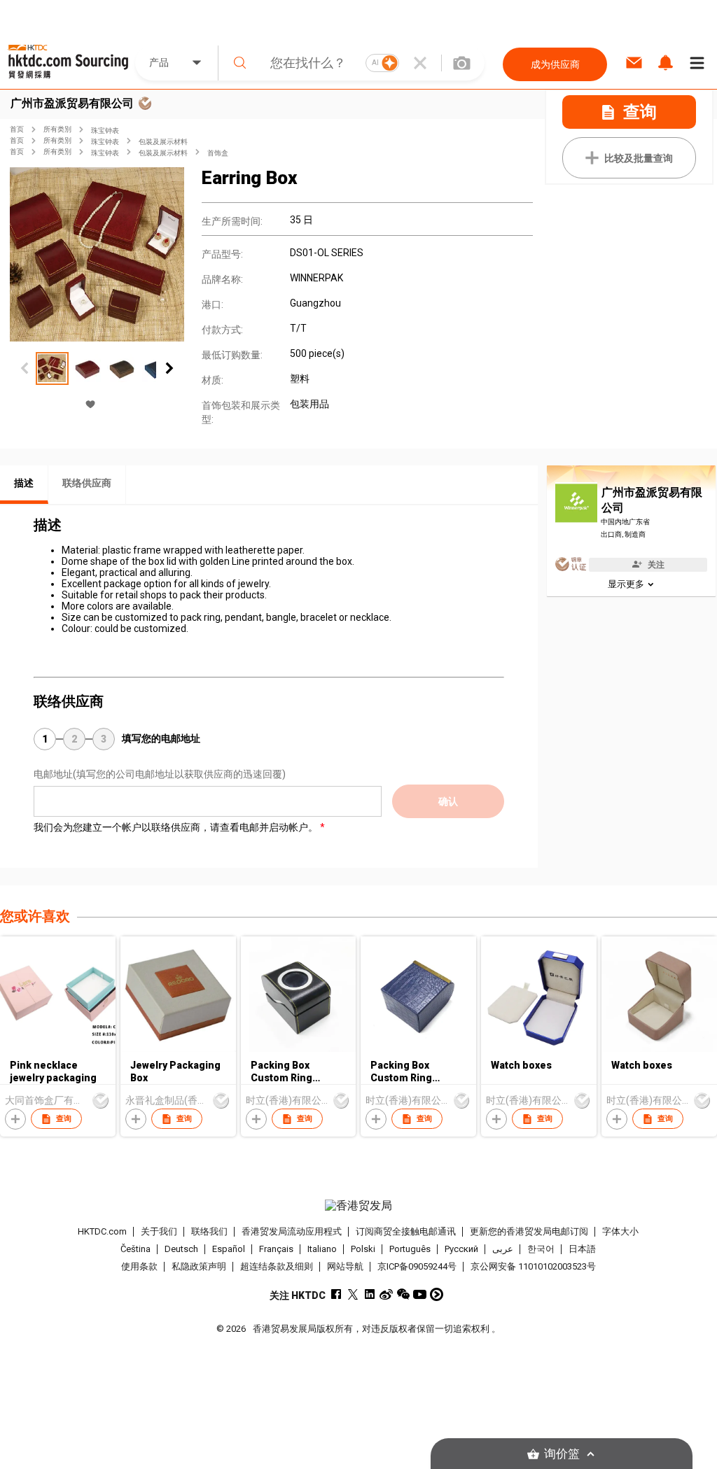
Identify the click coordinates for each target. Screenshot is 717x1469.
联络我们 (209, 1231)
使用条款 (139, 1266)
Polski (363, 1249)
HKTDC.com (102, 1231)
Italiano (322, 1249)
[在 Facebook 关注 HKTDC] (335, 1294)
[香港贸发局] (359, 1206)
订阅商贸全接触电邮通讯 (406, 1231)
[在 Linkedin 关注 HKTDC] (369, 1294)
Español (228, 1249)
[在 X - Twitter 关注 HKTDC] (352, 1294)
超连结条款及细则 (276, 1266)
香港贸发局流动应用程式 (292, 1231)
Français (276, 1249)
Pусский (461, 1249)
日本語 (582, 1249)
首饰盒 (217, 153)
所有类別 (57, 129)
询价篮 (562, 1454)
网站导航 (345, 1266)
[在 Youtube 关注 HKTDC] (419, 1294)
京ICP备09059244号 (417, 1266)
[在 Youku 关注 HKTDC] (436, 1294)
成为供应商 (555, 64)
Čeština (135, 1249)
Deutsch (181, 1249)
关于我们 (159, 1231)
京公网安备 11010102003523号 (533, 1266)
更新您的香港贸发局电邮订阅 (529, 1231)
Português (410, 1249)
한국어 (541, 1249)
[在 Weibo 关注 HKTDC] (386, 1294)
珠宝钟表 (105, 130)
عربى (502, 1249)
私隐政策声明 (199, 1266)
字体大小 (620, 1231)
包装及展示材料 (163, 142)
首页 (17, 129)
